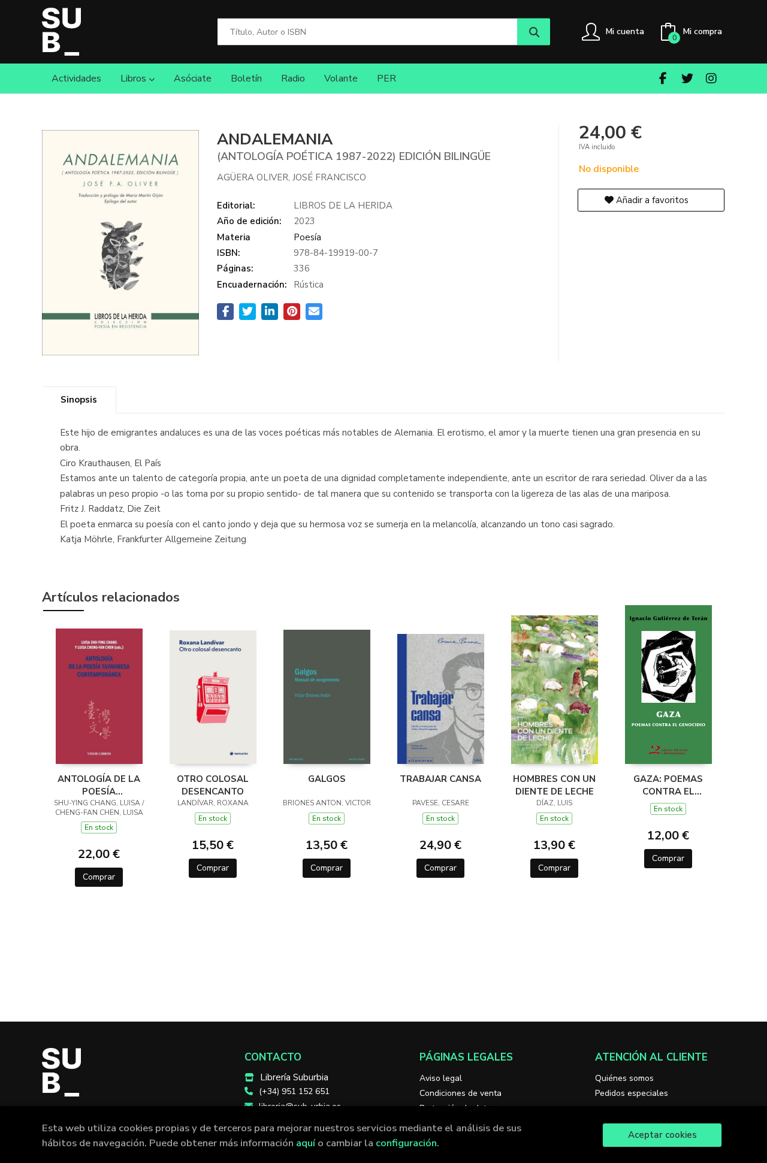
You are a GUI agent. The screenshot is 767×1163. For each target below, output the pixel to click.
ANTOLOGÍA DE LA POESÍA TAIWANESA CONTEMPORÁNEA (99, 785)
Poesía (307, 237)
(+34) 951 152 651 (294, 1091)
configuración (406, 1143)
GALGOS (327, 779)
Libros (134, 78)
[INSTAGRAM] (711, 78)
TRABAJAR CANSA (440, 779)
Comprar (99, 877)
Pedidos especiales (631, 1093)
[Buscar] (533, 32)
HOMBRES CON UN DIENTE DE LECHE (554, 785)
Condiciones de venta (460, 1093)
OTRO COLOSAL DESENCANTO (213, 785)
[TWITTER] (687, 78)
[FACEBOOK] (663, 78)
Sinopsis (79, 400)
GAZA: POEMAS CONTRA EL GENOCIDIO (668, 785)
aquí (305, 1143)
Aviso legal (440, 1078)
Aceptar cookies (662, 1135)
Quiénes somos (624, 1078)
